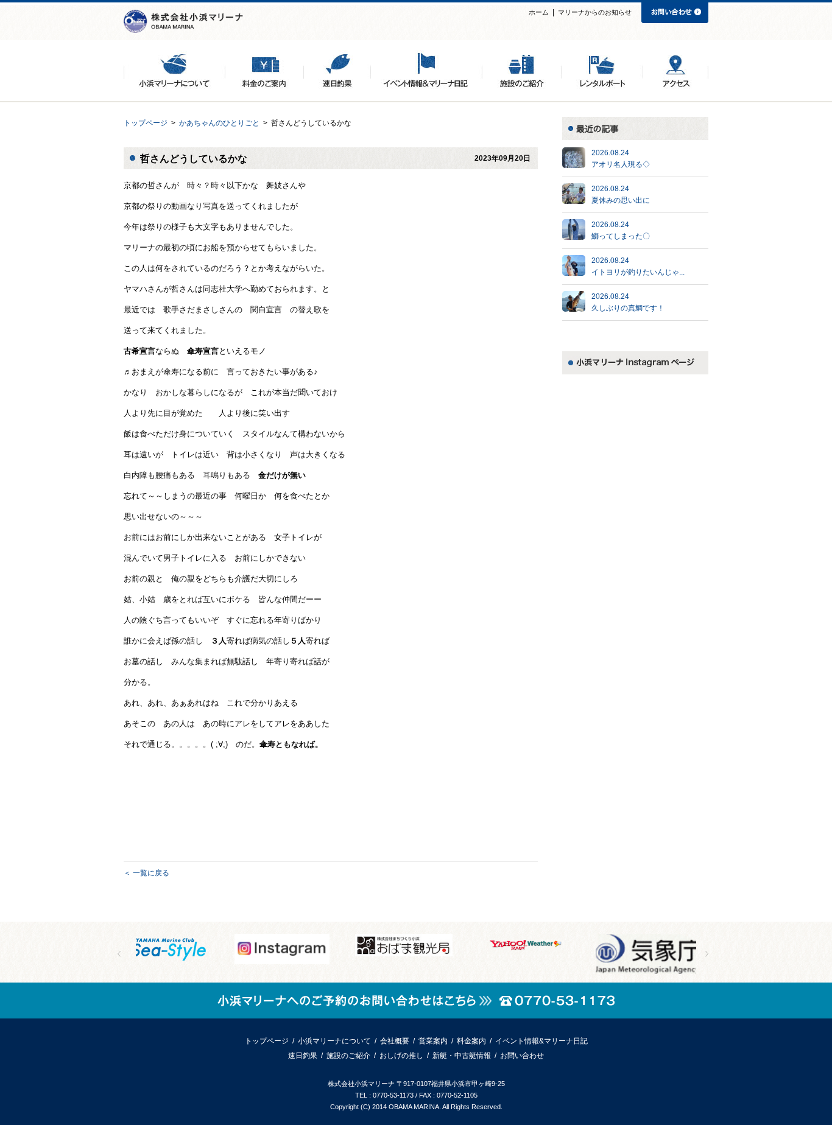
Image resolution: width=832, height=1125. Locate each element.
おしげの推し (401, 1055)
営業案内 (433, 1041)
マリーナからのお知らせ (595, 12)
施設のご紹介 (348, 1055)
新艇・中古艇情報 (461, 1055)
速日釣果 (302, 1055)
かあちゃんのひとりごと (219, 123)
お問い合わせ (522, 1055)
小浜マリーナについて (334, 1041)
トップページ (145, 123)
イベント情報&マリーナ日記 (541, 1041)
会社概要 (394, 1041)
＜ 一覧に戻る (146, 873)
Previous (119, 953)
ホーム (539, 12)
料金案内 (471, 1041)
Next (706, 953)
